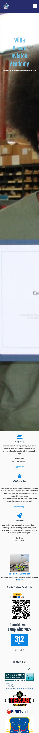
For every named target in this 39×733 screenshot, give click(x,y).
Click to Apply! (19, 506)
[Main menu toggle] (35, 6)
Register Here (19, 467)
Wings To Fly (19, 441)
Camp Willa (20, 521)
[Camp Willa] (19, 515)
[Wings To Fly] (19, 436)
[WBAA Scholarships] (19, 476)
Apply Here (20, 580)
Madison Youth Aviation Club (19, 574)
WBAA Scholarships (19, 481)
